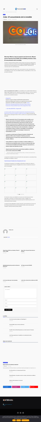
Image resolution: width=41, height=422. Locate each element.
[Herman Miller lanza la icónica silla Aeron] (5, 326)
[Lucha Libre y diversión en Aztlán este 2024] (29, 274)
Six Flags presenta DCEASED (26, 265)
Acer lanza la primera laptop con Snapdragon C (17, 319)
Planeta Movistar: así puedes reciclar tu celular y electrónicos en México (22, 375)
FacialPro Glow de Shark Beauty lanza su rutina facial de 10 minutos (21, 329)
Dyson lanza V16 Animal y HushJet (10, 364)
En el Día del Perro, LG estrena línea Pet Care (17, 370)
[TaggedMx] (20, 9)
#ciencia (19, 105)
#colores (29, 104)
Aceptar (14, 420)
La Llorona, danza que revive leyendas (10, 280)
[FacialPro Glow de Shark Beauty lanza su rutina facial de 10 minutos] (5, 331)
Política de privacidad (25, 420)
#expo (25, 104)
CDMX (4, 14)
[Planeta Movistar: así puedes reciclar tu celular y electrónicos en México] (5, 377)
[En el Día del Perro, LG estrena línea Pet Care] (5, 372)
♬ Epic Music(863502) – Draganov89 (13, 108)
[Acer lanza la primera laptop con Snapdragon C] (5, 320)
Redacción (5, 19)
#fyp (29, 105)
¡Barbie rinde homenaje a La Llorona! (16, 380)
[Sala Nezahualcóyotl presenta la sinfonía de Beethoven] (11, 259)
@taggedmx (8, 98)
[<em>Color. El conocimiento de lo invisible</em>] (20, 32)
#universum (8, 104)
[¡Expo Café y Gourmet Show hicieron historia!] (29, 244)
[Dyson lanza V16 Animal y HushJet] (20, 353)
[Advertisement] (20, 3)
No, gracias (18, 420)
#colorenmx (8, 105)
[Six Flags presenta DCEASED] (29, 259)
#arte (27, 105)
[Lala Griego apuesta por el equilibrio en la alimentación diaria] (5, 336)
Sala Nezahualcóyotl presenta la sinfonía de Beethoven (11, 266)
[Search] (37, 9)
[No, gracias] (39, 418)
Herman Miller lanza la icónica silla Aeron (16, 324)
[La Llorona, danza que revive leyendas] (11, 274)
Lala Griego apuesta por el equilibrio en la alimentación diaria (20, 335)
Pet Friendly (5, 362)
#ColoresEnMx (14, 105)
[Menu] (4, 9)
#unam (28, 102)
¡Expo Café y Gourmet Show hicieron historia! (28, 251)
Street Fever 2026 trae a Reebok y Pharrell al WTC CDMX (11, 251)
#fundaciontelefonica (15, 104)
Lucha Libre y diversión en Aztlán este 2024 (29, 280)
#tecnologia (23, 105)
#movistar (22, 104)
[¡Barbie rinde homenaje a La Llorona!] (5, 382)
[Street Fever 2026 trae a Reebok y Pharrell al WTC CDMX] (11, 244)
